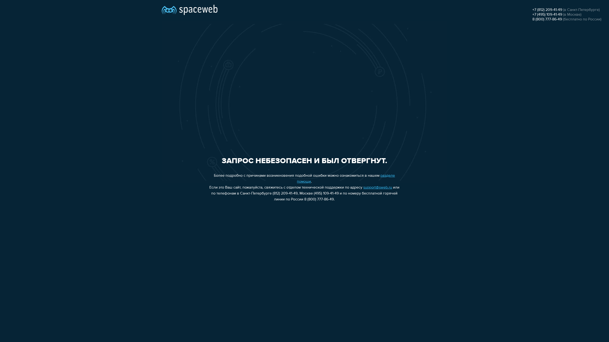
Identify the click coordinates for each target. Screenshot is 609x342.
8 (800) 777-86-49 (547, 19)
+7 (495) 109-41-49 (547, 15)
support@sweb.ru (377, 188)
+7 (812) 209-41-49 (547, 10)
